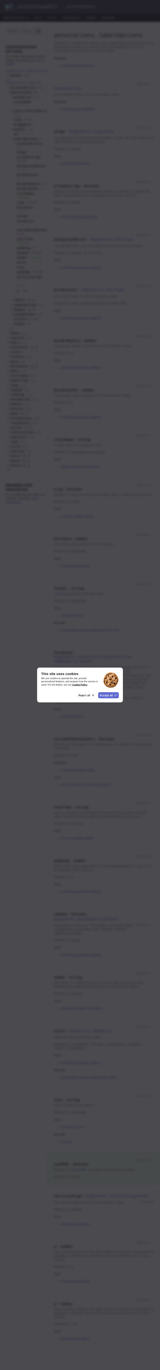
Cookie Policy (79, 684)
